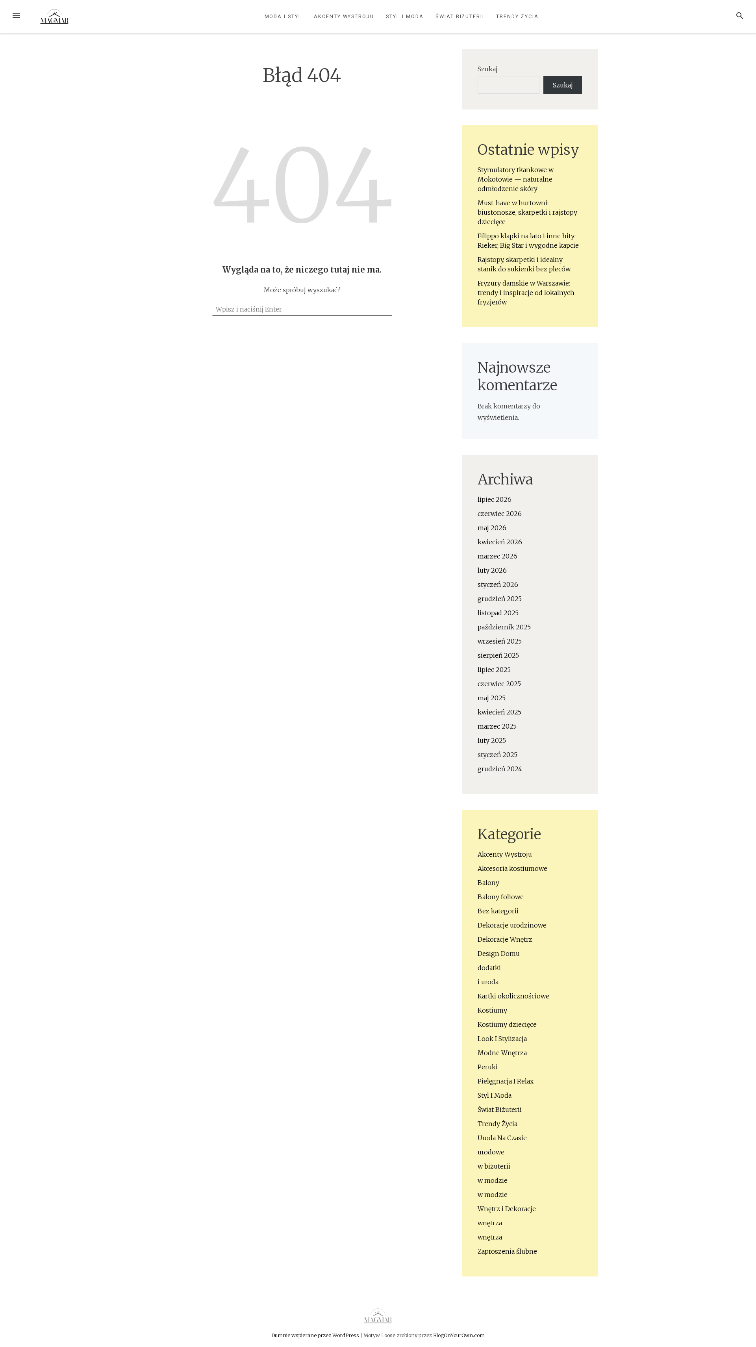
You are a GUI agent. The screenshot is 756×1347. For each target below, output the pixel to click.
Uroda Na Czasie (502, 1138)
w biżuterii (494, 1166)
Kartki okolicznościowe (513, 996)
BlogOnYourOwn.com (459, 1335)
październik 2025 (504, 627)
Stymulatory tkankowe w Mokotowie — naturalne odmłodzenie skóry (516, 179)
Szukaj (488, 69)
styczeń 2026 (498, 584)
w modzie (493, 1180)
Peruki (488, 1067)
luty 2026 (492, 570)
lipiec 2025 (494, 670)
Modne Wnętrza (502, 1053)
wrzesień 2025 (500, 641)
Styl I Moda (404, 16)
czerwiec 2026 (500, 514)
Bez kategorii (498, 911)
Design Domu (499, 953)
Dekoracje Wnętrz (505, 939)
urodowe (491, 1152)
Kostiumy (492, 1010)
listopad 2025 (498, 613)
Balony (488, 883)
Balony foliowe (501, 897)
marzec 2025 (497, 726)
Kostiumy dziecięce (507, 1024)
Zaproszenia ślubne (507, 1251)
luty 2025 (492, 740)
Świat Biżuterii (459, 16)
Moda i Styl (283, 16)
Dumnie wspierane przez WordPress (315, 1335)
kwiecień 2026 (500, 542)
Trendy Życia (517, 16)
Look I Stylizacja (502, 1039)
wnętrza (490, 1223)
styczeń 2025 (497, 755)
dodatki (489, 968)
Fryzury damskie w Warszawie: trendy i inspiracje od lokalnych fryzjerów (526, 292)
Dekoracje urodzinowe (512, 925)
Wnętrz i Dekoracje (507, 1209)
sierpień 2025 (498, 655)
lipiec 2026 (494, 499)
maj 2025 (492, 698)
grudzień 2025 (500, 599)
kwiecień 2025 (499, 712)
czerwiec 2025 (499, 684)
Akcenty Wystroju (344, 16)
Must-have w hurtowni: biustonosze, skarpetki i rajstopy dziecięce (527, 212)
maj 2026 (492, 528)
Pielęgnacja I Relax (506, 1081)
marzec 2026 (497, 556)
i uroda (488, 982)
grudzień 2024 (500, 769)
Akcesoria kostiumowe (512, 868)
